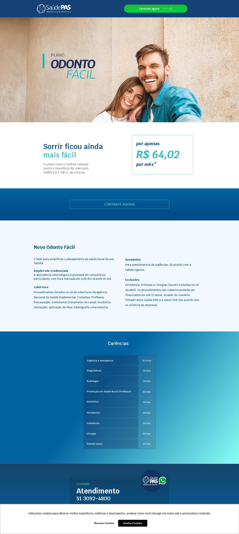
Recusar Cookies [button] (104, 523)
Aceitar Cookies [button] (132, 523)
